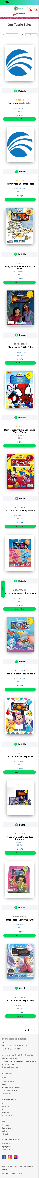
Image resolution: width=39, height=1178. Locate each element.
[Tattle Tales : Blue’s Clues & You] (19, 553)
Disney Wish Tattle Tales (20, 347)
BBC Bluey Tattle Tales (19, 103)
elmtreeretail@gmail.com (10, 1067)
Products (4, 1131)
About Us (5, 1103)
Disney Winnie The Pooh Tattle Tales (20, 267)
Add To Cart (19, 119)
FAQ (3, 1109)
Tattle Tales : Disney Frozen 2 (20, 1000)
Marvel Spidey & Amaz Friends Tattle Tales (19, 430)
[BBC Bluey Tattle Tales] (19, 63)
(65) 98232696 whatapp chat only (25, 1061)
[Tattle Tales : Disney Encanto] (19, 879)
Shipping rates (6, 1147)
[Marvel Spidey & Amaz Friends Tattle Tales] (19, 389)
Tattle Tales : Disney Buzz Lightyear (20, 838)
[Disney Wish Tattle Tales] (20, 308)
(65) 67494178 (9, 1064)
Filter (3, 589)
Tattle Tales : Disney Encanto (19, 919)
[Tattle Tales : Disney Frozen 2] (20, 961)
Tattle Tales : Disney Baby (19, 756)
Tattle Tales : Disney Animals (20, 673)
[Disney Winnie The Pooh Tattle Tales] (19, 226)
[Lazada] (15, 1157)
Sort (23, 35)
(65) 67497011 (9, 1061)
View (4, 35)
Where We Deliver (7, 1150)
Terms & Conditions (8, 1115)
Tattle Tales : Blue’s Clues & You (19, 593)
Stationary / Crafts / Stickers (11, 1088)
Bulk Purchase (6, 1094)
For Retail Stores (7, 1073)
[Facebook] (4, 1157)
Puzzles (4, 1085)
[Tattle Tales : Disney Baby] (19, 716)
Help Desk (5, 1134)
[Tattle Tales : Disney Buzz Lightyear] (20, 798)
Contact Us (5, 1106)
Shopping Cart (6, 1128)
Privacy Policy (6, 1112)
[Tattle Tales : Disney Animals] (20, 634)
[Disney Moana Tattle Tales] (20, 144)
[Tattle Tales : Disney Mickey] (20, 471)
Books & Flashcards (8, 1082)
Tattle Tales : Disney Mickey (20, 510)
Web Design (5, 1173)
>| (35, 1030)
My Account (5, 1125)
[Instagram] (9, 1157)
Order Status (6, 1144)
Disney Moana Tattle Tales (20, 183)
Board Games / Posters (9, 1091)
